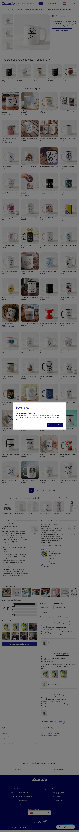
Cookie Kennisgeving (41, 415)
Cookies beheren (39, 425)
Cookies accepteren (55, 425)
